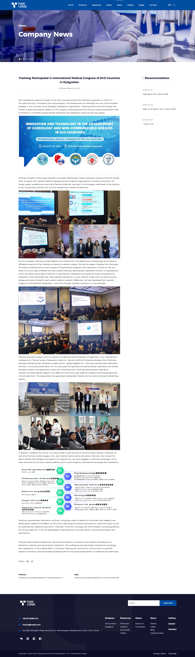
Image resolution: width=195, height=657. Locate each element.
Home (70, 5)
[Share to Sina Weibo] (32, 561)
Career (141, 5)
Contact (153, 5)
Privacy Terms (159, 654)
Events (31, 59)
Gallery (130, 5)
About (109, 5)
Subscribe (168, 603)
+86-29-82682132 (30, 618)
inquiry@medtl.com (31, 625)
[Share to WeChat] (27, 561)
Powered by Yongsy (79, 653)
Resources (96, 5)
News (119, 5)
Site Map (172, 654)
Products (83, 5)
